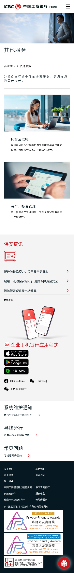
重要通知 (40, 474)
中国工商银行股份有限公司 (18, 487)
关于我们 (8, 468)
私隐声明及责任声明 (14, 499)
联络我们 (40, 468)
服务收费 (40, 493)
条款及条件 (10, 493)
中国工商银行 (43, 487)
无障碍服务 (41, 499)
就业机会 (8, 481)
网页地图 (8, 474)
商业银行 (9, 66)
